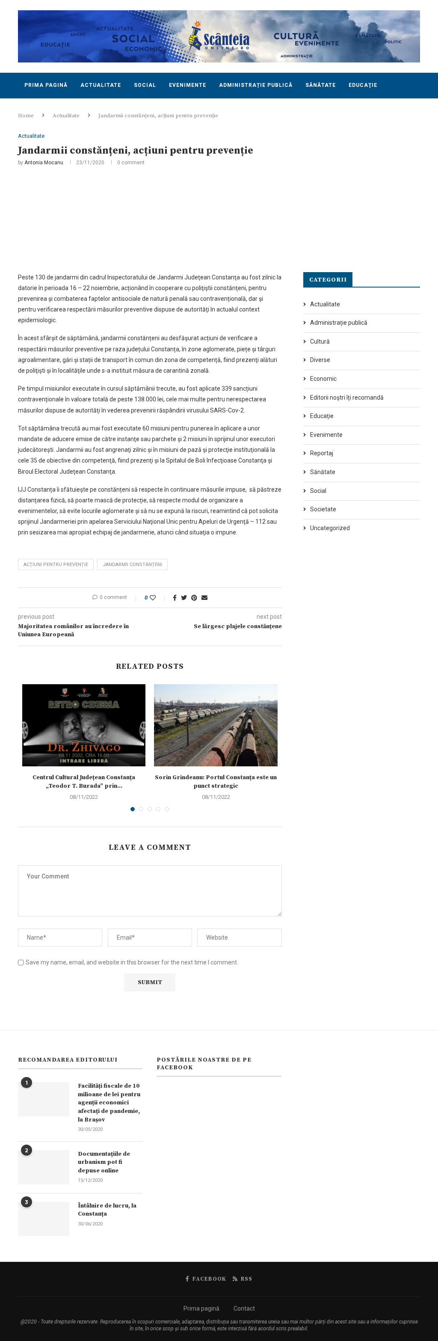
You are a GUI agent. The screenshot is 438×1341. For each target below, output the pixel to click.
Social (145, 85)
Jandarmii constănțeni (132, 564)
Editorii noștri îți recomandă (347, 397)
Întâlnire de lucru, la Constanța (107, 1210)
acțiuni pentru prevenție (56, 564)
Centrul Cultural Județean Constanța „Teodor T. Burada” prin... (84, 782)
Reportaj (321, 453)
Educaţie (363, 85)
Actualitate (100, 85)
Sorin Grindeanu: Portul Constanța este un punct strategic (216, 782)
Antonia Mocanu (43, 163)
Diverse (320, 359)
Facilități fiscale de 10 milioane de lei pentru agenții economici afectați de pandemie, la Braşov (109, 1102)
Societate (323, 509)
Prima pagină (46, 85)
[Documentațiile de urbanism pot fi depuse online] (43, 1167)
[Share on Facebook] (175, 597)
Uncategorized (330, 528)
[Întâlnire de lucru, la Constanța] (43, 1219)
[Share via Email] (204, 597)
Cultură (320, 341)
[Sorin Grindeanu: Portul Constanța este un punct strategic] (215, 725)
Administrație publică (256, 85)
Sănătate (320, 85)
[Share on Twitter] (184, 597)
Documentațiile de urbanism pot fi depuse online (104, 1162)
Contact (38, 110)
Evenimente (187, 85)
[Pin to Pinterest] (194, 597)
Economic (323, 378)
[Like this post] (158, 597)
